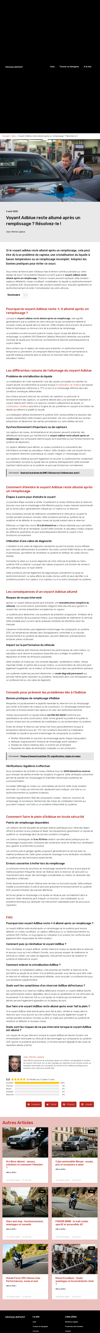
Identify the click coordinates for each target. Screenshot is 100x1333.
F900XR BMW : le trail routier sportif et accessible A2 (71, 1223)
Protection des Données (74, 1326)
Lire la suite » (11, 1172)
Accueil (5, 136)
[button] (34, 1104)
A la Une (87, 66)
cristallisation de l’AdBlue (69, 385)
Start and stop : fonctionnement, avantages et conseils (24, 1223)
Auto (52, 66)
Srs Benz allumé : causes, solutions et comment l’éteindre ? (24, 1164)
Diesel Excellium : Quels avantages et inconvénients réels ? (74, 1281)
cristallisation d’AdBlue (17, 406)
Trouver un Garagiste (69, 66)
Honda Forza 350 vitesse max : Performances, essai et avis (23, 1280)
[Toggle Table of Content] (24, 295)
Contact (68, 1331)
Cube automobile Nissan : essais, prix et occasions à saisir (74, 1163)
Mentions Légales (71, 1322)
